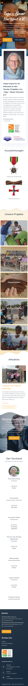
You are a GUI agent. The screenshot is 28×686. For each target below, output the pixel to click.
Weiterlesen (5, 403)
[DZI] (14, 128)
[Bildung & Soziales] (14, 259)
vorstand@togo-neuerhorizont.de (14, 678)
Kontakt (4, 641)
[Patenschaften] (14, 285)
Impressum (4, 645)
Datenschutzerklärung (7, 643)
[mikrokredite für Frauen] (14, 337)
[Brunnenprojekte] (14, 311)
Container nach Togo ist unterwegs (11, 387)
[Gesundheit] (14, 232)
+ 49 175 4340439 (11, 673)
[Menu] (25, 2)
